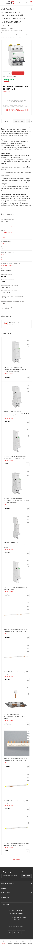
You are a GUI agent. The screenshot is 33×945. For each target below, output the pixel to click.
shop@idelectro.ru (17, 913)
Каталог (4, 888)
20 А (2, 243)
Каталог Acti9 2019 (14, 322)
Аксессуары (19, 121)
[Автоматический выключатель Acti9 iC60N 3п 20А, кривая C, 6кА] (16, 55)
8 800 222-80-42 (17, 910)
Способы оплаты (7, 883)
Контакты (6, 905)
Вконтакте (10, 932)
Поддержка (5, 897)
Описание (7, 121)
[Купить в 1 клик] (28, 347)
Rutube (19, 932)
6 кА (2, 254)
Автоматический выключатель (11, 227)
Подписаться (26, 876)
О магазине (5, 892)
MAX (23, 932)
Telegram (14, 932)
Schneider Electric (6, 232)
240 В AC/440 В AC (7, 265)
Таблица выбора (18, 73)
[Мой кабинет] (26, 3)
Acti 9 (3, 238)
